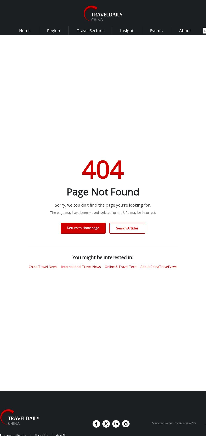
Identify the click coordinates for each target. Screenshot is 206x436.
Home (25, 30)
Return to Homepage (83, 228)
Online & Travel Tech (120, 267)
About (185, 30)
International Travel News (81, 267)
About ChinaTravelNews (158, 267)
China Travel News (43, 267)
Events (156, 30)
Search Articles (127, 228)
